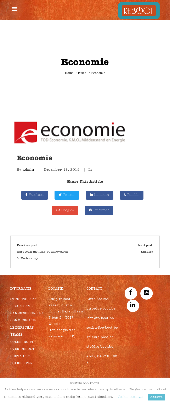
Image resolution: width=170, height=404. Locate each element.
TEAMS (16, 335)
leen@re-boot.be (100, 318)
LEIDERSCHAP (22, 328)
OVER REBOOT (22, 349)
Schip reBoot (60, 299)
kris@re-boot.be (100, 337)
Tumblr (132, 195)
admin (28, 170)
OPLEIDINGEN (21, 342)
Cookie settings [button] (130, 397)
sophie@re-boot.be (102, 328)
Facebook (36, 195)
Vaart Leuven (60, 305)
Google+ (67, 210)
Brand (82, 73)
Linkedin (101, 195)
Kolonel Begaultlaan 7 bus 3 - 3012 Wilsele (66, 318)
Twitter (68, 195)
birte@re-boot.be (100, 309)
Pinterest (100, 210)
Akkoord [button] (156, 397)
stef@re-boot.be (99, 347)
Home (69, 73)
